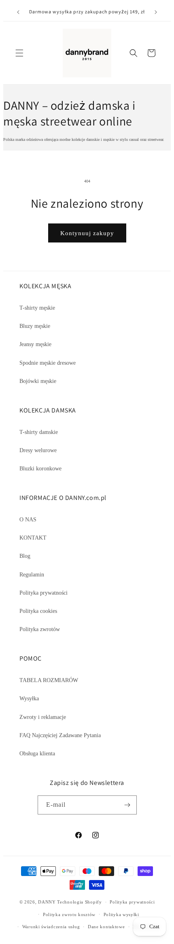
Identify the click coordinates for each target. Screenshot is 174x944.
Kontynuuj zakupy (87, 233)
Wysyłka (29, 698)
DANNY (47, 901)
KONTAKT (33, 538)
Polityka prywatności (43, 593)
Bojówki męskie (37, 381)
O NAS (27, 520)
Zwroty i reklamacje (42, 717)
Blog (24, 556)
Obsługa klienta (37, 754)
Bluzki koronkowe (40, 469)
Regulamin (31, 575)
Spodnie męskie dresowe (47, 363)
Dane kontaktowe (106, 926)
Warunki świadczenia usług (51, 926)
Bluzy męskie (34, 326)
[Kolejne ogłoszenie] (156, 12)
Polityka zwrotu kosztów (69, 914)
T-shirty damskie (38, 432)
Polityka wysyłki (121, 914)
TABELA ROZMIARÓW (48, 680)
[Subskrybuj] (127, 804)
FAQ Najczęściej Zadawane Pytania (60, 735)
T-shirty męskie (37, 308)
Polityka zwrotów (39, 629)
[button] (19, 53)
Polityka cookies (38, 611)
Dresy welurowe (38, 450)
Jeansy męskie (35, 344)
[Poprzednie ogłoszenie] (18, 12)
